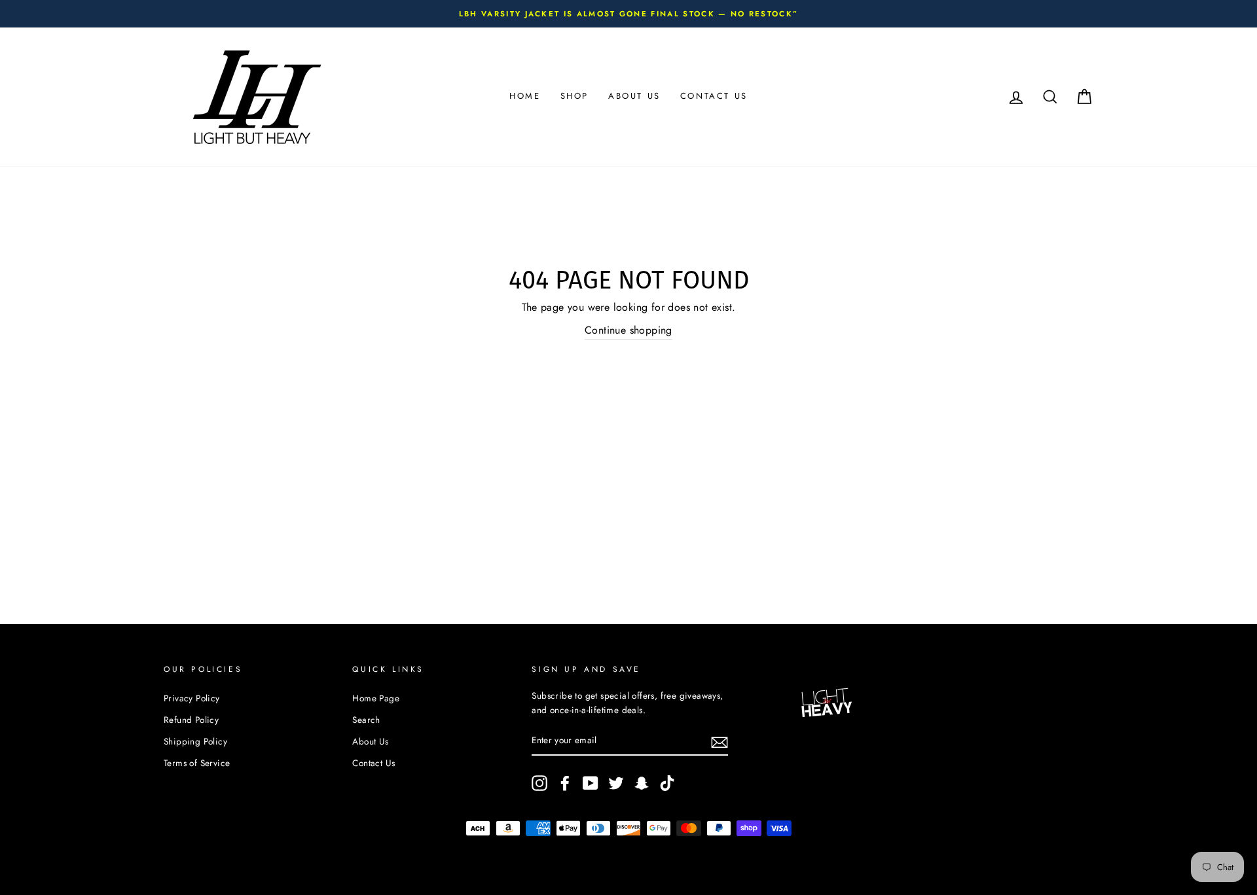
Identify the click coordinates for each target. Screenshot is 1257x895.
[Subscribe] (719, 741)
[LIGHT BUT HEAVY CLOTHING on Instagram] (539, 783)
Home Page (375, 698)
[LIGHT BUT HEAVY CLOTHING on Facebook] (565, 783)
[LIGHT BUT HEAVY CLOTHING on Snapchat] (641, 783)
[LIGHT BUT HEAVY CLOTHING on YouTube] (590, 783)
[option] (628, 14)
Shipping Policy (195, 741)
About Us (370, 741)
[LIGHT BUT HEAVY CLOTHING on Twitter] (616, 783)
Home (524, 96)
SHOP (574, 96)
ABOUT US (634, 96)
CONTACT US (714, 96)
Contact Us (373, 762)
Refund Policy (191, 719)
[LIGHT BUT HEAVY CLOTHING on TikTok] (667, 783)
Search (366, 719)
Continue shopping (628, 330)
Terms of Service (197, 762)
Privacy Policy (192, 698)
